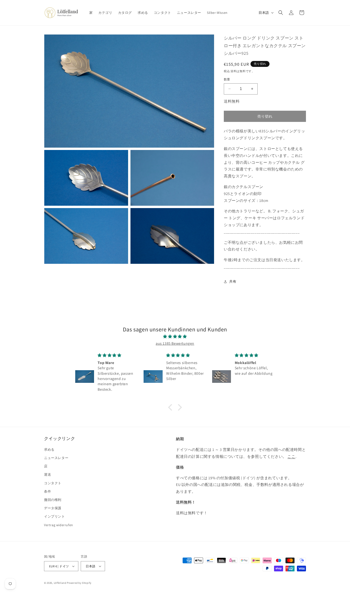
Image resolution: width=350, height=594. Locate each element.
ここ (291, 456)
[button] (280, 12)
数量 (227, 79)
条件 (47, 491)
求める (49, 449)
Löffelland (60, 582)
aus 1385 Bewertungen (175, 343)
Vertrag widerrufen (58, 525)
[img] (175, 336)
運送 (47, 474)
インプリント (54, 516)
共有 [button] (232, 281)
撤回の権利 (52, 500)
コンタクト (52, 483)
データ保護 (52, 508)
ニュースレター (56, 458)
